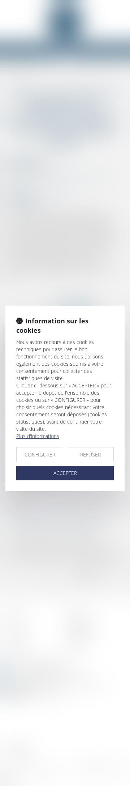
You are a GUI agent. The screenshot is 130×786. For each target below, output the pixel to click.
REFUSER (90, 454)
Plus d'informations (37, 436)
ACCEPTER (65, 473)
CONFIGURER (40, 454)
